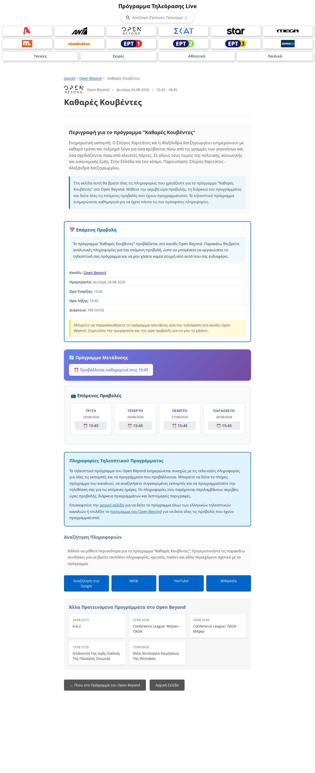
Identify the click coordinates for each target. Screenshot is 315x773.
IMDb (133, 580)
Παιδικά (275, 56)
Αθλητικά (196, 56)
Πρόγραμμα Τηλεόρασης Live (157, 6)
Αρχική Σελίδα (167, 685)
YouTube (181, 580)
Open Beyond (90, 78)
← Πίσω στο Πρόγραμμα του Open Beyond (105, 685)
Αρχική (69, 78)
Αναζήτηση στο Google (86, 583)
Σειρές (118, 56)
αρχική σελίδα (112, 505)
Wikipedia (228, 580)
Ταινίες (40, 56)
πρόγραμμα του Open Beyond (136, 511)
